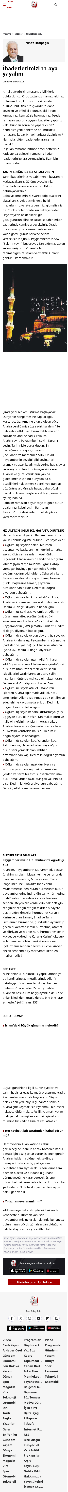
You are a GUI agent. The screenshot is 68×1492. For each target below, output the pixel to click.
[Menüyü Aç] (63, 5)
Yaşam (7, 1371)
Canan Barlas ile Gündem (34, 1366)
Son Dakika (11, 1366)
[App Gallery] (52, 1270)
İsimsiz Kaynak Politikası (34, 1487)
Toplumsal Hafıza (34, 1361)
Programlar (32, 1340)
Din (5, 1408)
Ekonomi (9, 1361)
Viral (6, 1392)
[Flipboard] (47, 1318)
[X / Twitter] (20, 1318)
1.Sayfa (29, 1423)
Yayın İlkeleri (33, 1482)
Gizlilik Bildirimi (34, 1471)
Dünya (7, 1376)
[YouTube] (38, 1318)
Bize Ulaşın (32, 1440)
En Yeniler (10, 1435)
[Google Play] (36, 1270)
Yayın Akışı (31, 1466)
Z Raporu (30, 1418)
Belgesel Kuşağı (34, 1387)
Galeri (7, 1429)
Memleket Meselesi (34, 1376)
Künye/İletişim (34, 1445)
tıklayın (29, 1251)
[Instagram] (29, 1318)
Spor (6, 1382)
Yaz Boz (29, 1350)
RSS (26, 1435)
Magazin (9, 1387)
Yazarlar (18, 34)
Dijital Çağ (31, 1413)
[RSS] (56, 1318)
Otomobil (9, 1403)
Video (7, 1340)
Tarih (6, 1413)
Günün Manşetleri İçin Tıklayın (34, 1282)
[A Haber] (34, 4)
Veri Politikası (34, 1450)
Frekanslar (32, 1455)
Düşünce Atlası (34, 1345)
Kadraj (28, 1356)
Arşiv (27, 1461)
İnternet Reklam (34, 1429)
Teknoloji (9, 1397)
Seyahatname (34, 1382)
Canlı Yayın (11, 1345)
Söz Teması (32, 1397)
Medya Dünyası (34, 1403)
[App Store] (17, 1270)
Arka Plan (31, 1371)
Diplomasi (31, 1392)
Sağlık (7, 1418)
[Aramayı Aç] (55, 5)
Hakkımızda (32, 1476)
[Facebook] (11, 1318)
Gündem (9, 1356)
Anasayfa (7, 34)
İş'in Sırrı (30, 1408)
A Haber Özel (12, 1350)
